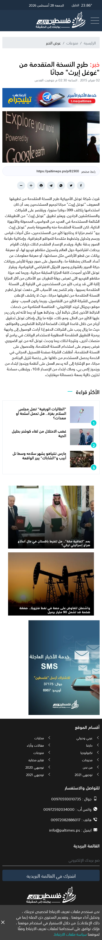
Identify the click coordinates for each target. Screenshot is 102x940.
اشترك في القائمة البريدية (51, 875)
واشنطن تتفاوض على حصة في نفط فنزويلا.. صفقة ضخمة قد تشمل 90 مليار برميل (54, 609)
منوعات (72, 42)
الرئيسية (90, 42)
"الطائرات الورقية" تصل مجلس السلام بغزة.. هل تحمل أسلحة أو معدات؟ (41, 413)
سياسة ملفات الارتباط (70, 934)
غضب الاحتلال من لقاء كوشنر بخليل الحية (39, 433)
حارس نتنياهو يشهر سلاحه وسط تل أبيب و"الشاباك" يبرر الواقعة (39, 455)
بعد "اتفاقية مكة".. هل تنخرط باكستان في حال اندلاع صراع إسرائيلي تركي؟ (54, 542)
